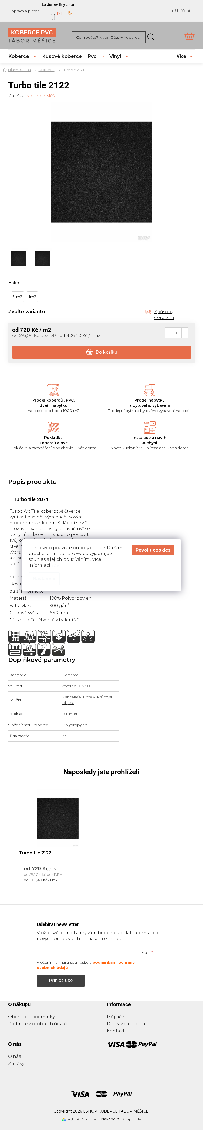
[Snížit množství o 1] (168, 333)
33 (64, 735)
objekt (68, 702)
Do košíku (106, 352)
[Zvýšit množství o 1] (185, 333)
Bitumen (70, 713)
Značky (16, 1063)
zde (55, 565)
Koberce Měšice (43, 95)
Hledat (151, 37)
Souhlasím (153, 550)
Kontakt (116, 1030)
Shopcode (131, 1119)
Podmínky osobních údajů (37, 1023)
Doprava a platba (24, 10)
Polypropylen (74, 724)
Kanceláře (71, 697)
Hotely (89, 697)
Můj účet (116, 1016)
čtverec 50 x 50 (76, 686)
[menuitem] (22, 56)
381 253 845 (70, 13)
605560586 (49, 13)
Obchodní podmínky (31, 1016)
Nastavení (44, 578)
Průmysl (104, 697)
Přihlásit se (61, 980)
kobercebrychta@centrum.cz (59, 13)
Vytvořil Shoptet (82, 1119)
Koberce (70, 674)
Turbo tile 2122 (35, 852)
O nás (14, 1056)
